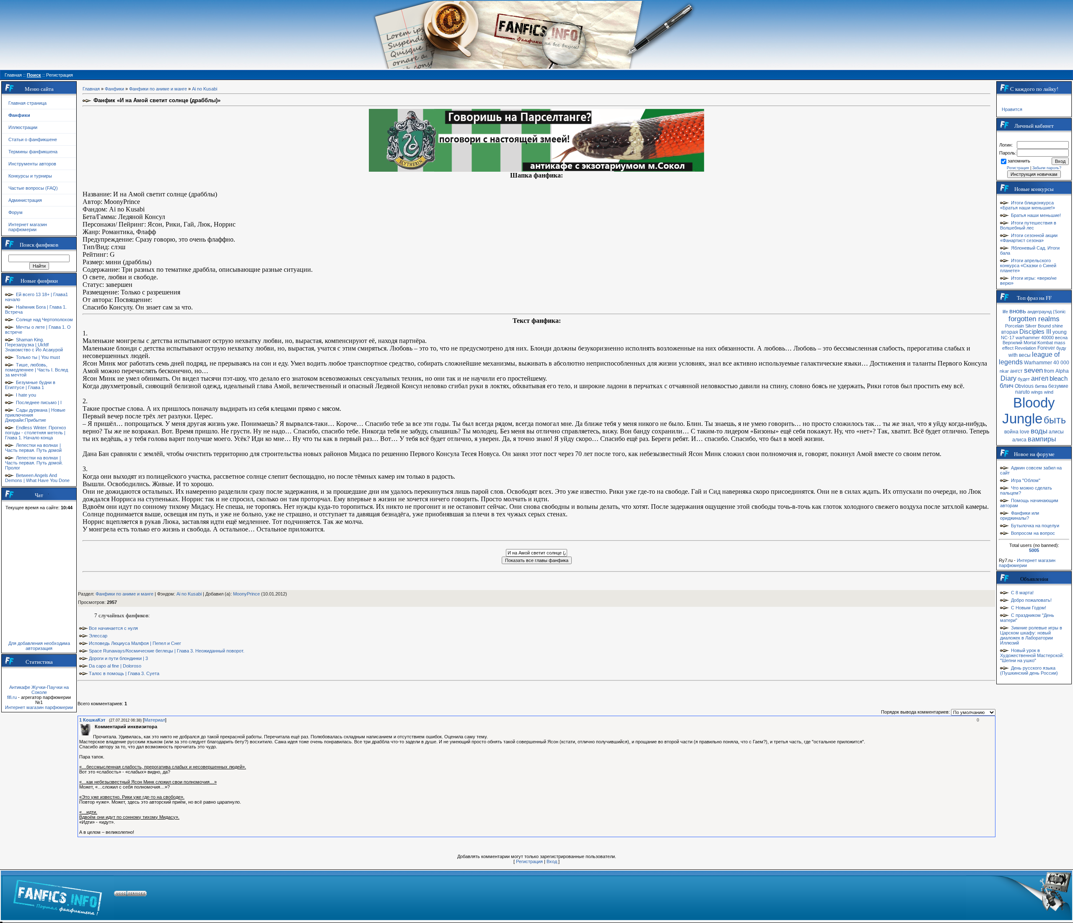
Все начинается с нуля (113, 628)
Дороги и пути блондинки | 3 (118, 658)
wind (1048, 391)
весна (1061, 337)
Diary (1008, 378)
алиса (1019, 440)
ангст (1016, 371)
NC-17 (1007, 337)
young (1059, 332)
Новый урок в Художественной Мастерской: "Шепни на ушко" (1032, 655)
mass (1059, 342)
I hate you (26, 394)
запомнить (1019, 160)
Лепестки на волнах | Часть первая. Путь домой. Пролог (34, 462)
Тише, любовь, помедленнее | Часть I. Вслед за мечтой (36, 369)
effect (1007, 348)
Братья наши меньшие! (1036, 215)
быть (1055, 420)
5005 (1034, 550)
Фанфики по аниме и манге (158, 88)
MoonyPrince (246, 593)
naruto (1022, 392)
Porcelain (1014, 325)
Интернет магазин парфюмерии (27, 227)
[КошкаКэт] (94, 726)
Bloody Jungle (1028, 410)
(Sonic (1059, 311)
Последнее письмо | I (39, 402)
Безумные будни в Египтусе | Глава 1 (30, 385)
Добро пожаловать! (1031, 600)
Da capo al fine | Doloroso (115, 665)
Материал (154, 719)
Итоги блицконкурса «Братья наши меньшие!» (1027, 205)
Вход (552, 861)
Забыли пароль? (1046, 168)
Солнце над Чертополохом (44, 319)
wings (1037, 391)
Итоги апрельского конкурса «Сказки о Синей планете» (1028, 265)
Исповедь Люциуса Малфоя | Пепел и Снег (135, 643)
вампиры (1042, 439)
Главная (91, 88)
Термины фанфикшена (32, 151)
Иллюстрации (22, 127)
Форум (15, 212)
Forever (1046, 348)
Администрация (25, 200)
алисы (1056, 432)
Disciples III (1035, 331)
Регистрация (529, 861)
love (1024, 432)
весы (1025, 355)
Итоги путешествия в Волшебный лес (1028, 225)
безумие (1058, 386)
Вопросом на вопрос (1033, 533)
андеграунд (1039, 311)
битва (1041, 386)
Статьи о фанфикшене (32, 139)
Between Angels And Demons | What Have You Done (37, 478)
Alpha (1062, 371)
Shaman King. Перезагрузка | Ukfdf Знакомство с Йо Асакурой (34, 344)
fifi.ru (12, 697)
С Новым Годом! (1028, 607)
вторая (1009, 332)
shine (1057, 325)
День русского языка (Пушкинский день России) (1029, 670)
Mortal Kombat (1038, 342)
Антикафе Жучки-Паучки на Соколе (39, 690)
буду (1061, 348)
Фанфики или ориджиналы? (1019, 515)
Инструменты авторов (32, 163)
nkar (1004, 371)
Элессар (98, 635)
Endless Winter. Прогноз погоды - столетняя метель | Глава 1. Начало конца (35, 432)
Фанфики (114, 88)
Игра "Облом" (1025, 480)
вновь (1017, 311)
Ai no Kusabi (204, 88)
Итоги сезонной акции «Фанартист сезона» (1028, 238)
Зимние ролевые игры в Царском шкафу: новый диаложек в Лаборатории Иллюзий (1031, 635)
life (1005, 311)
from (1049, 371)
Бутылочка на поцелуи (1035, 525)
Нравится (1012, 109)
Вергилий (1012, 342)
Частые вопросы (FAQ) (33, 188)
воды (1039, 431)
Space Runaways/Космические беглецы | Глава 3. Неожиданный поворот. (166, 650)
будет (1024, 379)
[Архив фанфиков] (1018, 894)
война (1011, 432)
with (1013, 355)
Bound (1044, 325)
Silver (1031, 325)
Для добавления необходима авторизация (39, 646)
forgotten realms (1034, 319)
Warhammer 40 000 (1046, 363)
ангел (1039, 378)
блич (1006, 385)
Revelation (1025, 348)
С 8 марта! (1022, 592)
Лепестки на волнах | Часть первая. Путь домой (33, 448)
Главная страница (27, 103)
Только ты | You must (38, 357)
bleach (1059, 378)
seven (1033, 370)
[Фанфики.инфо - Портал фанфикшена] (58, 894)
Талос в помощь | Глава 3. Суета (124, 673)
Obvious (1024, 386)
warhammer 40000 (1035, 337)
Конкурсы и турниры (30, 175)
